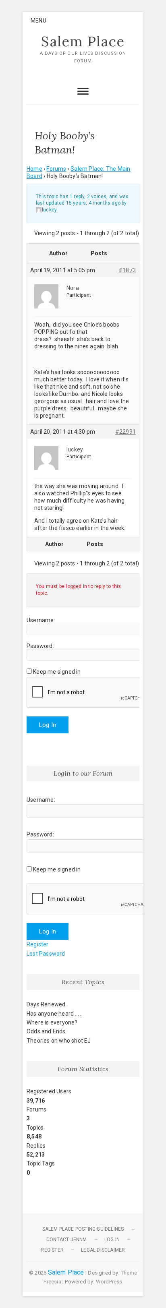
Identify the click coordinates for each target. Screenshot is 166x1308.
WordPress (109, 1282)
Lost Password (46, 953)
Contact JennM (66, 1239)
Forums (56, 169)
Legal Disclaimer (103, 1250)
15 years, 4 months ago (93, 203)
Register (38, 944)
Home (34, 169)
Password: (40, 646)
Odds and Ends (46, 1031)
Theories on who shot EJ (59, 1040)
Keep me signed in (57, 671)
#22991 (125, 431)
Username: (41, 620)
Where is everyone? (52, 1022)
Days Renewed (46, 1004)
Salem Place (83, 41)
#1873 (127, 270)
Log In (47, 725)
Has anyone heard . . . (54, 1013)
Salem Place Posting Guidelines (83, 1229)
